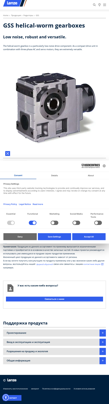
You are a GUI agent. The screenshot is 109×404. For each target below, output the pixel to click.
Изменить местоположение (15, 388)
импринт (35, 388)
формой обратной (44, 264)
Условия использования (84, 388)
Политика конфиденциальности (56, 388)
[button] (54, 333)
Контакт (12, 397)
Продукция (16, 15)
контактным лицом (91, 264)
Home (5, 15)
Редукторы (28, 15)
